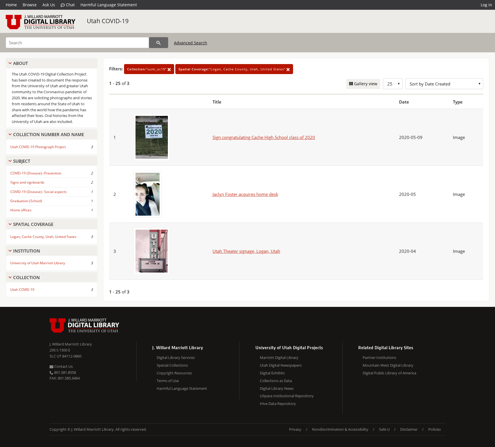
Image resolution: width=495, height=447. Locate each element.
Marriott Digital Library (279, 357)
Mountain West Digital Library (388, 365)
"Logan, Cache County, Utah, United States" (232, 69)
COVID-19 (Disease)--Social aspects (38, 191)
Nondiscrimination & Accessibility (340, 429)
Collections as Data (276, 380)
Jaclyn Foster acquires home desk (245, 194)
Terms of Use (168, 380)
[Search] (158, 42)
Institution (26, 251)
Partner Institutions (379, 357)
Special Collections (172, 365)
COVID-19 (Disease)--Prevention (35, 173)
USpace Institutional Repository (287, 395)
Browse (30, 4)
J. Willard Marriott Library (71, 344)
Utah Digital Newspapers (281, 365)
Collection (26, 277)
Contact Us (63, 366)
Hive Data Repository (278, 403)
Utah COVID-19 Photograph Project (38, 146)
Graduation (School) (26, 200)
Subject (21, 161)
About (20, 63)
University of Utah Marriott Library (37, 263)
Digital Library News (277, 388)
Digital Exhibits (272, 373)
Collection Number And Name (48, 134)
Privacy (295, 429)
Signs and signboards (27, 182)
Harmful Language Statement (108, 4)
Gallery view (365, 83)
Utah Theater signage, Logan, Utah (246, 251)
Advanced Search (190, 42)
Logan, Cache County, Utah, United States (43, 236)
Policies (434, 429)
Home (11, 4)
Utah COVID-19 (108, 21)
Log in (486, 4)
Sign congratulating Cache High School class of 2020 (264, 137)
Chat (70, 4)
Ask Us (48, 4)
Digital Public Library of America (389, 373)
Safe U (384, 429)
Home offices (21, 210)
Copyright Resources (174, 373)
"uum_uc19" (147, 69)
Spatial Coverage (33, 224)
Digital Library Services (176, 357)
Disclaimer (409, 429)
